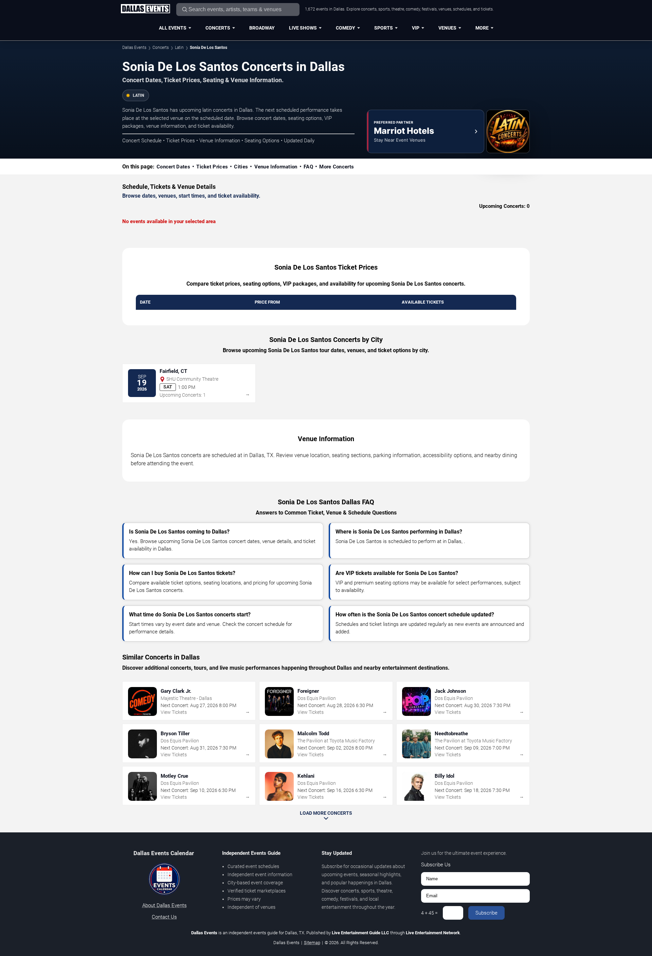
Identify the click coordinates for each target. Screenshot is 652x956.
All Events (172, 28)
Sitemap (312, 942)
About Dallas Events (164, 905)
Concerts (217, 28)
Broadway (262, 28)
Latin (179, 47)
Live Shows (303, 28)
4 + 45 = (429, 913)
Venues (447, 28)
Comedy (345, 28)
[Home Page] (145, 9)
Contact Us (164, 917)
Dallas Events (134, 47)
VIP (415, 28)
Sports (383, 28)
